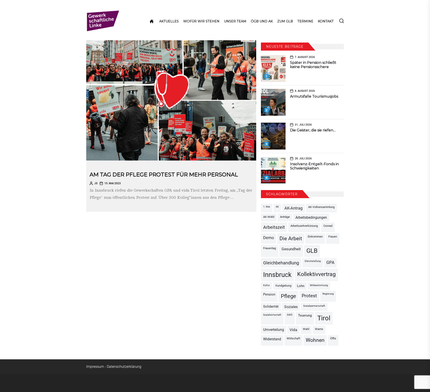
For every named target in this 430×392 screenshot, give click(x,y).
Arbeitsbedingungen (311, 217)
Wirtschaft (293, 338)
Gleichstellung (313, 261)
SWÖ (289, 314)
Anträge (285, 216)
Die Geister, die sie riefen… (313, 130)
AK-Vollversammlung (321, 207)
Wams (319, 329)
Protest (309, 295)
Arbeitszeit (274, 227)
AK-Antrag (293, 208)
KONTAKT (326, 21)
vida (293, 330)
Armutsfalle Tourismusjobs (314, 96)
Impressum (95, 366)
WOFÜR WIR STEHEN (201, 21)
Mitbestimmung (319, 285)
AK (277, 206)
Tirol (323, 318)
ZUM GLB (285, 21)
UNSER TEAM (235, 21)
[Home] (152, 21)
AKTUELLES (169, 21)
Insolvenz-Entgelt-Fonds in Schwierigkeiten (314, 166)
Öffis (333, 338)
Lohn (300, 286)
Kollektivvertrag (316, 274)
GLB (312, 250)
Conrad (327, 225)
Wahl (306, 329)
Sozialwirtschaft (272, 314)
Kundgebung (283, 285)
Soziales (291, 307)
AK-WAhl (268, 216)
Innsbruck (277, 274)
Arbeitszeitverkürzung (304, 225)
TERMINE (305, 21)
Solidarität (271, 306)
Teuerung (305, 315)
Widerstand (272, 339)
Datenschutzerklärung (124, 366)
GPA (330, 262)
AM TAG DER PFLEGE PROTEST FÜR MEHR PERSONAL (164, 174)
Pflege (288, 296)
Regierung (328, 293)
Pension (269, 294)
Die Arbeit (291, 238)
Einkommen (315, 236)
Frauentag (269, 248)
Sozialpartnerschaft (314, 305)
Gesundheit (291, 249)
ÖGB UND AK (262, 21)
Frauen (332, 236)
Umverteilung (273, 330)
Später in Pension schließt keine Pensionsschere (313, 64)
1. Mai (266, 206)
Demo (268, 237)
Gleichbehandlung (281, 263)
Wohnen (315, 340)
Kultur (266, 285)
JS (95, 183)
